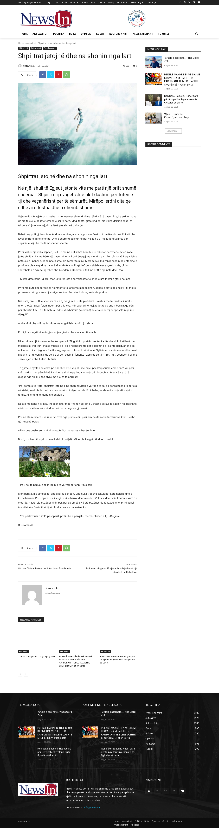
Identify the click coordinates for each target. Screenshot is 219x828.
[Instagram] (185, 2)
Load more (172, 130)
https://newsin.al (53, 593)
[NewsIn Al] (20, 66)
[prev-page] (20, 674)
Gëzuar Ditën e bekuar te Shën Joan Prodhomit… (45, 568)
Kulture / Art (36, 48)
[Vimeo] (194, 2)
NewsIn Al (30, 65)
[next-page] (26, 674)
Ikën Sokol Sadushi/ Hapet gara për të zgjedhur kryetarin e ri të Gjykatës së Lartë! (117, 659)
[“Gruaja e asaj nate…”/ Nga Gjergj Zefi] (37, 640)
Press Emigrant (50, 48)
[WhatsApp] (66, 74)
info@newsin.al (92, 807)
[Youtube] (199, 2)
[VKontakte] (182, 791)
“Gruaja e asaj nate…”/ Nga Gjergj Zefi (36, 656)
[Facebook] (180, 2)
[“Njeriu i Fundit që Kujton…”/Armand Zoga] (153, 118)
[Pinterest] (58, 74)
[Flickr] (165, 791)
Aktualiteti (31, 43)
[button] (197, 34)
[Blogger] (148, 791)
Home (21, 43)
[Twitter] (189, 2)
